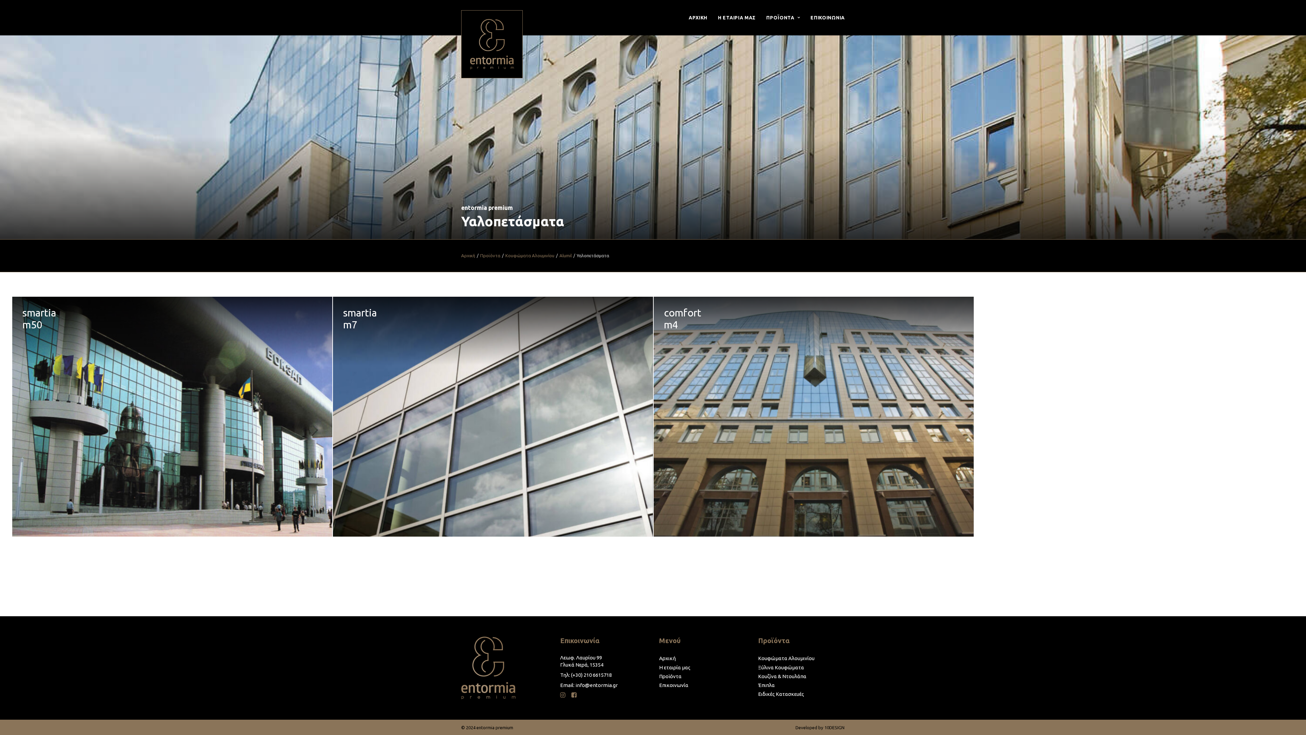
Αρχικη (698, 17)
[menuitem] (700, 17)
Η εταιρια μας (737, 17)
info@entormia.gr (596, 685)
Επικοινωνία (673, 685)
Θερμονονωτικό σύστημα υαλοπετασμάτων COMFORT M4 (814, 417)
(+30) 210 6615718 (591, 675)
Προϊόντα (490, 255)
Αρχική (468, 255)
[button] (562, 696)
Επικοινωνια (827, 17)
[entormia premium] (492, 44)
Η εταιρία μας (674, 667)
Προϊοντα (780, 17)
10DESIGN (834, 727)
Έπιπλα (766, 685)
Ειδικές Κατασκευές (781, 694)
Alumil (565, 255)
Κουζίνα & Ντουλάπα (782, 676)
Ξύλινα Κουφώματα (781, 667)
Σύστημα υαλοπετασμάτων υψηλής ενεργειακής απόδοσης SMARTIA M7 (493, 417)
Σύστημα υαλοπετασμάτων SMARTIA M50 (172, 417)
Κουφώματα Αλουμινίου (529, 255)
